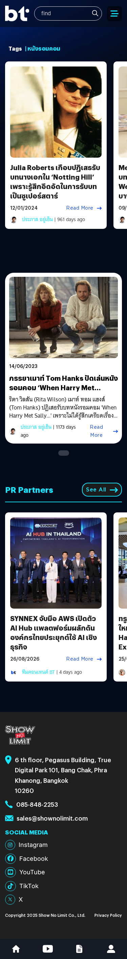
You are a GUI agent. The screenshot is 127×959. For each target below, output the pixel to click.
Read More (79, 208)
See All (96, 489)
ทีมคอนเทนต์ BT (38, 672)
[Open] (114, 13)
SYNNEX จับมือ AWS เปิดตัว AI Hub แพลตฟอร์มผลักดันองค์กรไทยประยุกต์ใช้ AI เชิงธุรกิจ (53, 632)
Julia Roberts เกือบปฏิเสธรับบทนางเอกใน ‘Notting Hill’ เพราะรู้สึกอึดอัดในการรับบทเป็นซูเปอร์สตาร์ (55, 181)
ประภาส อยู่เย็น (37, 219)
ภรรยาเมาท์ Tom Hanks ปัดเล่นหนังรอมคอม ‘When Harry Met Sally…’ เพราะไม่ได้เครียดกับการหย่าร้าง (63, 392)
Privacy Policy (108, 915)
